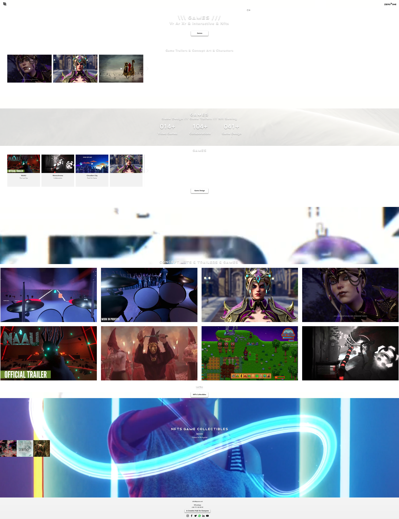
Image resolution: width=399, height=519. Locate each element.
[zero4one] (5, 4)
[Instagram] (187, 515)
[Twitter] (195, 515)
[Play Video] (49, 295)
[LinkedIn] (203, 515)
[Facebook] (191, 515)
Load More (199, 387)
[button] (390, 4)
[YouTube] (207, 515)
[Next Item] (147, 69)
